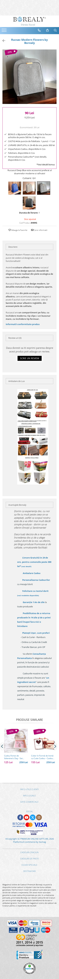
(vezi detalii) (26, 566)
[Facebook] (20, 817)
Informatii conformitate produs (22, 324)
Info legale (29, 795)
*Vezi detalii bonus (46, 164)
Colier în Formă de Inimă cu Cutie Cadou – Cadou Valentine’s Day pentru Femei (42, 757)
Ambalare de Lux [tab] (16, 381)
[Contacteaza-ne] (39, 30)
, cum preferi (36, 632)
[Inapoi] (2, 40)
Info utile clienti (29, 789)
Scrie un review (29, 358)
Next (54, 80)
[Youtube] (26, 817)
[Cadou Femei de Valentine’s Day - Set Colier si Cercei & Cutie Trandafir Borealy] (16, 741)
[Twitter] (33, 817)
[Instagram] (39, 817)
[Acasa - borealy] (29, 21)
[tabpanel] (29, 76)
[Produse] (4, 31)
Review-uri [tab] (14, 337)
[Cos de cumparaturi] (47, 30)
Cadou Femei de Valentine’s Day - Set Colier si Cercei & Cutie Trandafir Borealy (14, 757)
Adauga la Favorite (19, 230)
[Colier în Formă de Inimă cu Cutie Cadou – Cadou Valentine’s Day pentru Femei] (43, 741)
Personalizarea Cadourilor (36, 579)
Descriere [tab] (12, 246)
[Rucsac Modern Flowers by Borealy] (29, 76)
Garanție (34, 602)
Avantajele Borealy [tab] (17, 504)
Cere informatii (40, 230)
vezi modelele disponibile (28, 595)
